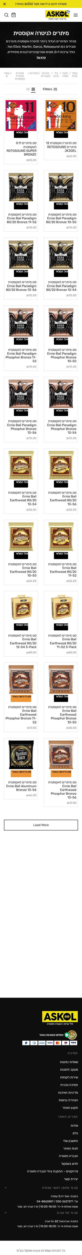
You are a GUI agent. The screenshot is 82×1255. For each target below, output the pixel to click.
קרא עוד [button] (41, 57)
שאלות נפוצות (69, 1062)
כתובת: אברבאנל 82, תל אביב (61, 1221)
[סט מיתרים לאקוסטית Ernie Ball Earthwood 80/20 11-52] (61, 536)
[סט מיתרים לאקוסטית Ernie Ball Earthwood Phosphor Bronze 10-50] (61, 679)
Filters (47, 89)
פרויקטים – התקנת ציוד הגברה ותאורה (52, 1171)
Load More (41, 825)
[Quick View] (55, 129)
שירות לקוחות (69, 1077)
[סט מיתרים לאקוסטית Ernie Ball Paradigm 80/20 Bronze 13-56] (21, 254)
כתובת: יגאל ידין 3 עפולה (64, 1196)
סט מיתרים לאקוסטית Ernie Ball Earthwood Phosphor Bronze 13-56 (62, 789)
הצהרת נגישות (68, 1100)
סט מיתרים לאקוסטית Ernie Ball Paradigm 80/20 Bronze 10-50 (61, 218)
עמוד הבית (75, 75)
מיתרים (34, 73)
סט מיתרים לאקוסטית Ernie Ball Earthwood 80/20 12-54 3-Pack (22, 641)
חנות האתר (65, 75)
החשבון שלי (70, 1141)
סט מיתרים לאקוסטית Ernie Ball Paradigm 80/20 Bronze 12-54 (61, 285)
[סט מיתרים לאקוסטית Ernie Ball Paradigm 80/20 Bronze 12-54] (61, 254)
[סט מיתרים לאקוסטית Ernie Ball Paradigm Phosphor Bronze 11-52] (21, 322)
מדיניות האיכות (68, 1092)
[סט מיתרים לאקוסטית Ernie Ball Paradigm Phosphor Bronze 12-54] (61, 393)
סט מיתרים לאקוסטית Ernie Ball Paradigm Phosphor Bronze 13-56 (21, 426)
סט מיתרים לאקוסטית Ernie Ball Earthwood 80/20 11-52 (62, 570)
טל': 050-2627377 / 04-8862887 (57, 1201)
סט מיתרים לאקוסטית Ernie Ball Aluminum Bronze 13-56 (21, 786)
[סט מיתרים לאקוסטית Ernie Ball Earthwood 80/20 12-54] (21, 465)
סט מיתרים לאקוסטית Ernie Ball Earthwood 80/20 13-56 (62, 498)
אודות (74, 1125)
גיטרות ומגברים (45, 75)
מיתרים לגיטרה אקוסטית (20, 76)
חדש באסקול (69, 1164)
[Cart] (13, 15)
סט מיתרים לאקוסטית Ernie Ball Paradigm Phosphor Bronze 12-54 (61, 426)
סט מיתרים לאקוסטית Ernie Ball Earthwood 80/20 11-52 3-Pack (62, 641)
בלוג (75, 1133)
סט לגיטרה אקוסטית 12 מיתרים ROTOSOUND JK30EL (61, 146)
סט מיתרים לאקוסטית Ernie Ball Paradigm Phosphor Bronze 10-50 (61, 355)
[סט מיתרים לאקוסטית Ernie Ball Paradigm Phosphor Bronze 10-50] (61, 322)
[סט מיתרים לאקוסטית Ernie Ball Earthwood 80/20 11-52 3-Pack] (61, 608)
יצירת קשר (71, 1179)
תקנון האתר (70, 1108)
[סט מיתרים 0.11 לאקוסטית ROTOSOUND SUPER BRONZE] (21, 115)
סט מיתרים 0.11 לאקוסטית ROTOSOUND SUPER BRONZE (21, 148)
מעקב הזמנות (69, 1069)
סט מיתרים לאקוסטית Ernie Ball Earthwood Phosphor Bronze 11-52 (21, 714)
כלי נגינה (56, 75)
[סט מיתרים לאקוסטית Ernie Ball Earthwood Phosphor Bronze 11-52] (21, 679)
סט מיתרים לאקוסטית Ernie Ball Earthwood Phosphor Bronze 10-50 (62, 714)
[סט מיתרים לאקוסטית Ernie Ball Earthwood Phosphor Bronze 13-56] (61, 754)
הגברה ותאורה (68, 1156)
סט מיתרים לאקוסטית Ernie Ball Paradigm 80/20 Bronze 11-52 (21, 218)
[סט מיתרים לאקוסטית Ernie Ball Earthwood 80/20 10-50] (21, 536)
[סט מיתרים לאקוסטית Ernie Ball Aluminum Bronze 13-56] (21, 754)
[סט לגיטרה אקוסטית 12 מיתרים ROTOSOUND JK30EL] (61, 115)
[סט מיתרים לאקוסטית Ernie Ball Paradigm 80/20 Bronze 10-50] (61, 187)
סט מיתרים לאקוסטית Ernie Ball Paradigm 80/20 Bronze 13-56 (21, 285)
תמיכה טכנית (69, 1085)
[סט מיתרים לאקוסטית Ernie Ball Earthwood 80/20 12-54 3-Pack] (21, 608)
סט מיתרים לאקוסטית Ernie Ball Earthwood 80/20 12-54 (22, 498)
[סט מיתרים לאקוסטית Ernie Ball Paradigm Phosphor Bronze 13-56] (21, 393)
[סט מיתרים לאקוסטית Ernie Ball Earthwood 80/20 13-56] (61, 465)
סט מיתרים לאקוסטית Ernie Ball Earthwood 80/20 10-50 (22, 570)
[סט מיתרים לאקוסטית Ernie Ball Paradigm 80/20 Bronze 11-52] (21, 187)
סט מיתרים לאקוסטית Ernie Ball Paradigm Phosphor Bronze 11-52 (21, 355)
